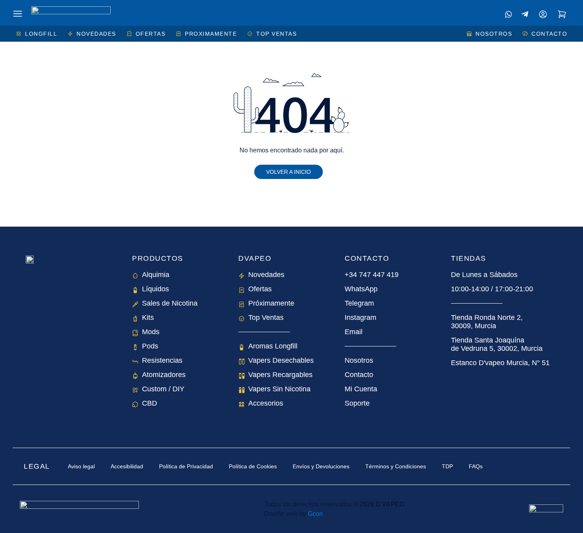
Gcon (315, 513)
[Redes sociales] (508, 14)
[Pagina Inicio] (71, 12)
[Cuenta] (543, 14)
